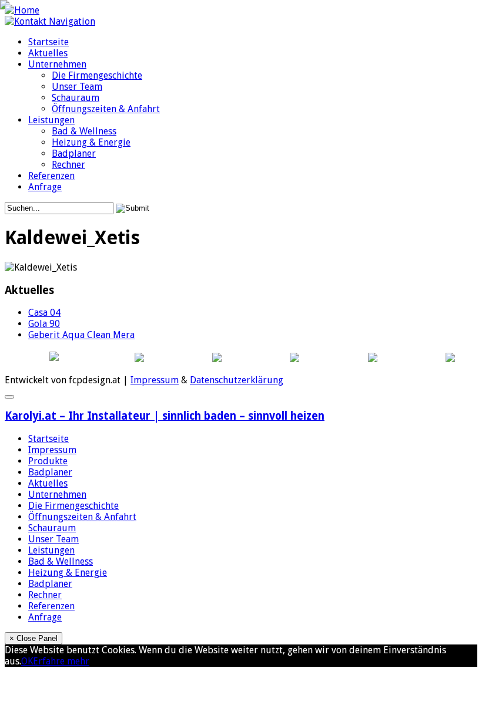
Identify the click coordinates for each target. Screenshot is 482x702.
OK (27, 661)
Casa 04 (44, 312)
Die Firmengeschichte (97, 75)
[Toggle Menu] (9, 397)
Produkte (48, 461)
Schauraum (75, 97)
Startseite (48, 42)
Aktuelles (48, 53)
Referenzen (51, 175)
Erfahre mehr (61, 661)
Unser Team (77, 86)
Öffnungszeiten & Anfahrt (106, 108)
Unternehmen (57, 64)
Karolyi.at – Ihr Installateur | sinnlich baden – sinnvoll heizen (164, 416)
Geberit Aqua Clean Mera (81, 334)
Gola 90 (44, 323)
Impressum (154, 380)
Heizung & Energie (91, 142)
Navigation (72, 21)
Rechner (68, 164)
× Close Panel (33, 638)
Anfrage (45, 187)
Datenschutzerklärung (236, 380)
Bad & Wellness (84, 131)
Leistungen (51, 120)
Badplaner (74, 153)
